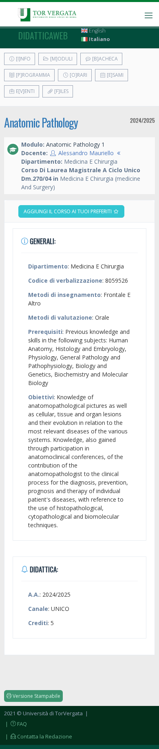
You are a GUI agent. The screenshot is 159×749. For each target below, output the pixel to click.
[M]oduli (61, 58)
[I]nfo (23, 58)
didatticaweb (43, 35)
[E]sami (115, 74)
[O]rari (77, 74)
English (97, 30)
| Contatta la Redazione (38, 736)
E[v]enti (25, 91)
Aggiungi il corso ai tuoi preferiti (68, 211)
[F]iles (60, 91)
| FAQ (15, 723)
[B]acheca (104, 58)
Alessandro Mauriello (86, 153)
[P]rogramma (32, 74)
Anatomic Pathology (41, 122)
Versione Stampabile (35, 696)
